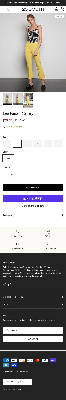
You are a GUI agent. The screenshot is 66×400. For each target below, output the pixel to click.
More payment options (33, 205)
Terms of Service (22, 371)
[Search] (10, 9)
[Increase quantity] (18, 173)
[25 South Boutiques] (33, 9)
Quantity (6, 167)
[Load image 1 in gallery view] (33, 52)
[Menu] (3, 9)
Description (8, 215)
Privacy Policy (8, 371)
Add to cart (33, 187)
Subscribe (33, 339)
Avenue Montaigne (13, 127)
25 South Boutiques (15, 389)
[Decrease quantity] (5, 173)
